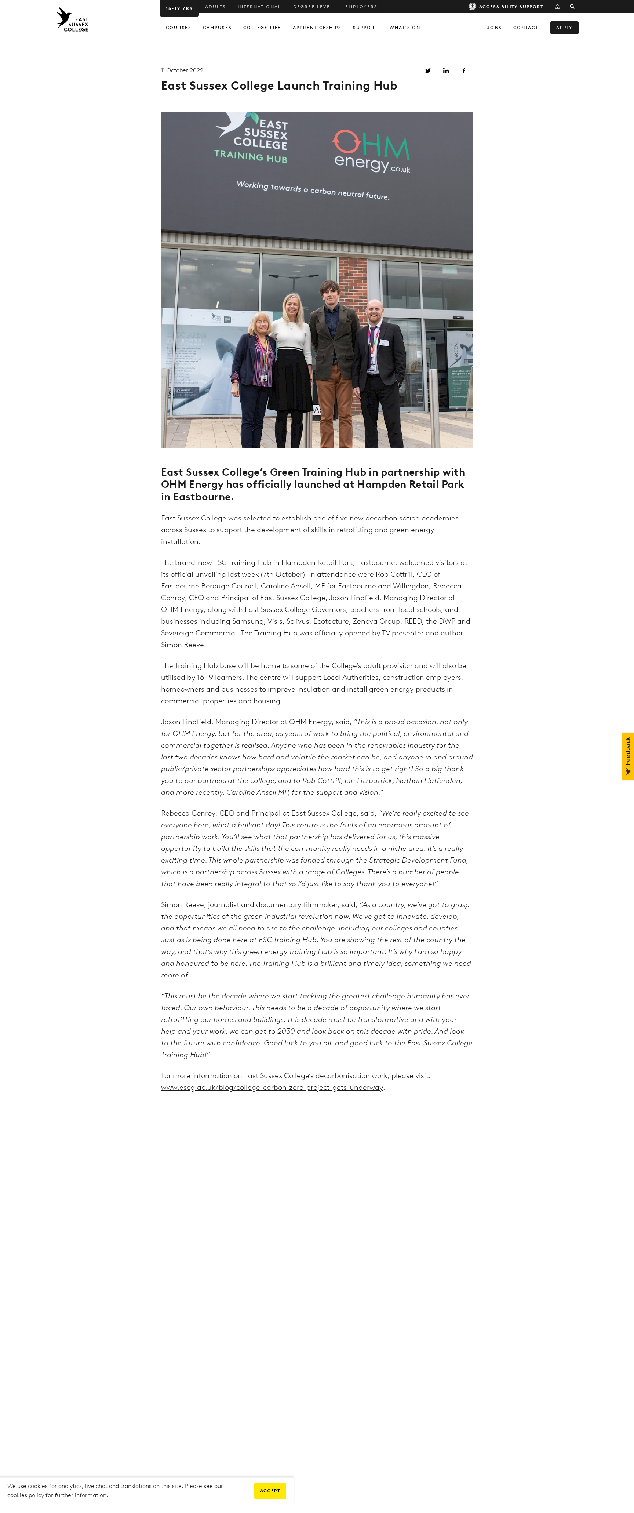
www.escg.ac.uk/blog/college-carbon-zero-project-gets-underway (272, 1087)
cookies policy (25, 1495)
